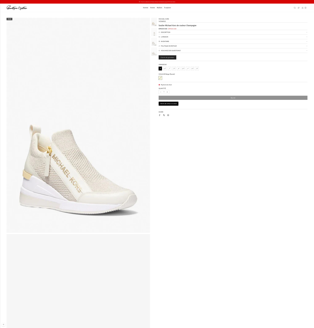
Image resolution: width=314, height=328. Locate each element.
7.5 (174, 68)
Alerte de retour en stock (168, 104)
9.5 (192, 68)
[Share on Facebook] (160, 115)
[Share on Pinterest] (168, 115)
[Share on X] (164, 115)
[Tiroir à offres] (299, 8)
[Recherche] (295, 8)
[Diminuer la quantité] (161, 92)
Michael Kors (164, 19)
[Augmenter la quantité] (167, 92)
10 (197, 68)
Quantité (162, 88)
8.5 (183, 68)
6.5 (165, 68)
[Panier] (303, 8)
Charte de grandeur (167, 57)
